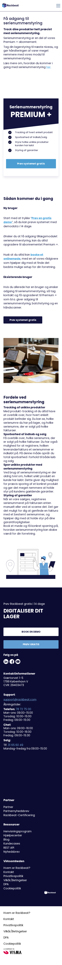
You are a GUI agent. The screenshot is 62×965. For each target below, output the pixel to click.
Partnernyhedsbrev (16, 811)
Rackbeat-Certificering (19, 815)
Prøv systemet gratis (31, 163)
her (48, 67)
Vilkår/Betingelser (15, 880)
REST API (8, 848)
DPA (6, 884)
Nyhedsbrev (11, 852)
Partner (8, 807)
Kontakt (8, 872)
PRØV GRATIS (31, 644)
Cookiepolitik (12, 888)
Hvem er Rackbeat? (16, 868)
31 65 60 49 (15, 745)
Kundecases (11, 844)
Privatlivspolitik (13, 876)
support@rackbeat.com (19, 700)
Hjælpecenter (12, 835)
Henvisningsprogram (17, 831)
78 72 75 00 (23, 709)
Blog (6, 839)
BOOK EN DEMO (31, 631)
